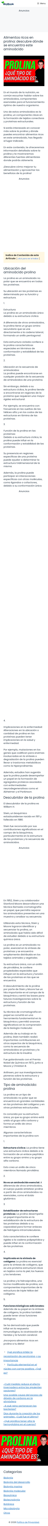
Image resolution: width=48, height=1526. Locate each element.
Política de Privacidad (28, 1522)
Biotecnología (11, 1499)
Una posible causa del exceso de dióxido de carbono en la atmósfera (22, 1398)
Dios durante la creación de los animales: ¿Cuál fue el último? (21, 1415)
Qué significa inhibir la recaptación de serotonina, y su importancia (22, 1356)
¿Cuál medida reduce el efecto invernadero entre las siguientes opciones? (22, 1387)
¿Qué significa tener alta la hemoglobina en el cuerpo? (19, 1422)
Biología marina (12, 1486)
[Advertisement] (24, 21)
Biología (8, 1477)
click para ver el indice (28, 258)
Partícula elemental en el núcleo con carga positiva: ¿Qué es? (22, 1368)
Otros (6, 1512)
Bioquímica (10, 1495)
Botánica (8, 1504)
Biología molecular (14, 1490)
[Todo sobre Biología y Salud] (7, 3)
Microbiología (11, 1508)
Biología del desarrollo (16, 1482)
